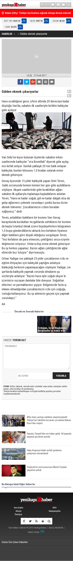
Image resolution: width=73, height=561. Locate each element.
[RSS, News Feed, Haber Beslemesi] (36, 521)
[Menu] (42, 4)
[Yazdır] (45, 82)
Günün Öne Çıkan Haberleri (15, 542)
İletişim (18, 514)
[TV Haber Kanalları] (47, 4)
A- (69, 95)
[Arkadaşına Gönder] (39, 82)
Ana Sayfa (18, 507)
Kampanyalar (55, 511)
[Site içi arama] (68, 4)
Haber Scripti (33, 532)
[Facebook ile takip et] (24, 521)
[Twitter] (26, 82)
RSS (55, 507)
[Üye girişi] (43, 521)
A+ (69, 91)
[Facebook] (20, 82)
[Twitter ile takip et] (30, 521)
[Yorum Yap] (51, 82)
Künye (18, 511)
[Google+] (33, 82)
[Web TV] (53, 4)
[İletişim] (63, 4)
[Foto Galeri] (58, 4)
